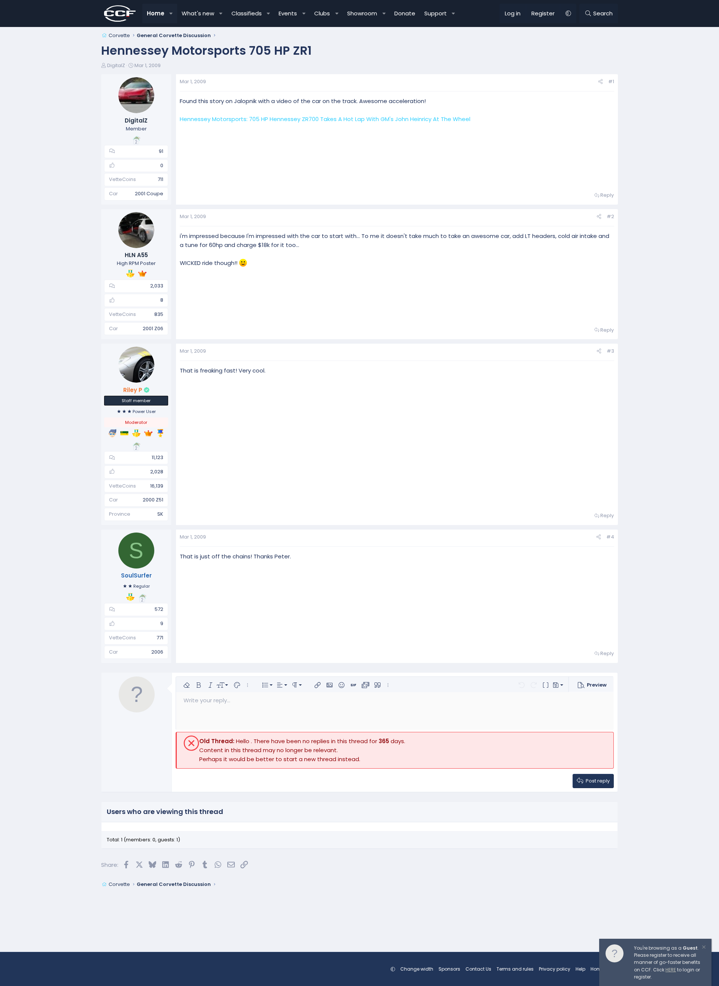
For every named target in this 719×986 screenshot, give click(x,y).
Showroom (362, 13)
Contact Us (478, 969)
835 (158, 314)
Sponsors (449, 969)
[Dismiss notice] (703, 948)
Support (435, 13)
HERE (670, 970)
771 (160, 637)
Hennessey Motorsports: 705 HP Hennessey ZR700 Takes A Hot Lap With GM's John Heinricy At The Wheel (325, 119)
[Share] (600, 82)
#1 (611, 81)
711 (160, 179)
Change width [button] (416, 969)
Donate (404, 13)
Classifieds (246, 13)
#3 (610, 351)
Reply (607, 195)
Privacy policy (554, 969)
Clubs (322, 13)
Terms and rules (515, 969)
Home (155, 13)
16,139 (156, 485)
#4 (610, 536)
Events (288, 13)
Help (580, 969)
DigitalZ (116, 65)
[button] (171, 13)
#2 (610, 216)
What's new (198, 13)
